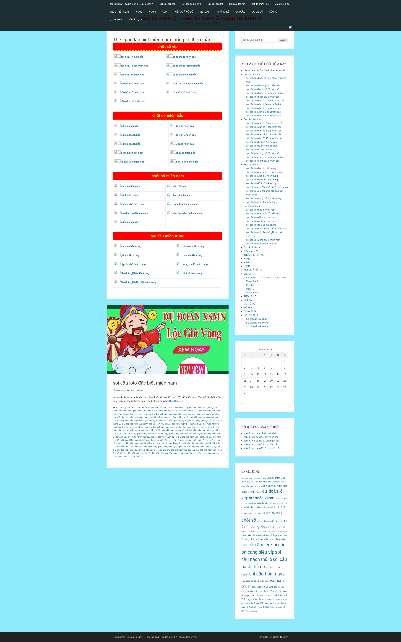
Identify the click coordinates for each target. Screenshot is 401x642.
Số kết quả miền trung (257, 322)
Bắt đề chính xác (260, 4)
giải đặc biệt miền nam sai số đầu (128, 420)
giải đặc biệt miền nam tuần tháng (152, 433)
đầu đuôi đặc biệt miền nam (188, 213)
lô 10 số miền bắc (185, 152)
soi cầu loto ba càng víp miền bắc (263, 85)
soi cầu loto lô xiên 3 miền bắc (261, 145)
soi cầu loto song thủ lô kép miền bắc (265, 157)
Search (283, 40)
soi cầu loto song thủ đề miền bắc (263, 153)
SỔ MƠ (273, 11)
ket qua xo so (254, 531)
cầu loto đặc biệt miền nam (146, 407)
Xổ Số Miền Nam (254, 607)
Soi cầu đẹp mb (167, 4)
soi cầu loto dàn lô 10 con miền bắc (264, 104)
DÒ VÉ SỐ (257, 11)
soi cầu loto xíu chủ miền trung (261, 202)
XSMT (165, 11)
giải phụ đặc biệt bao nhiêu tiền (127, 450)
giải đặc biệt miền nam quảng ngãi (165, 417)
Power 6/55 (252, 292)
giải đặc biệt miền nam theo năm (179, 424)
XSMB (139, 11)
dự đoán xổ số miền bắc (260, 503)
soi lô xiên (256, 599)
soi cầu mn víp (135, 456)
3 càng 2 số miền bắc (132, 152)
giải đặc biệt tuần (212, 443)
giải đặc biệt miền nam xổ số (164, 437)
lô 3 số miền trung (193, 273)
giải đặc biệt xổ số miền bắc (143, 446)
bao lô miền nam (182, 195)
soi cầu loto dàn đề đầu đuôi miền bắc (265, 100)
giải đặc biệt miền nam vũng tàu (134, 437)
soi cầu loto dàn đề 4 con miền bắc (263, 127)
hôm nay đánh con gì (265, 521)
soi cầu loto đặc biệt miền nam (145, 382)
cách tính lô (255, 486)
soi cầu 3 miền (256, 544)
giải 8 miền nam (129, 195)
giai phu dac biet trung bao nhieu (190, 446)
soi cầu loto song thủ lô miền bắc (262, 160)
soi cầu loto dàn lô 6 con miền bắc (263, 111)
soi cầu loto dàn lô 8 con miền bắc (263, 115)
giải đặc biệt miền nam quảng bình (167, 414)
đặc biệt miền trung (193, 246)
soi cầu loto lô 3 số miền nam (261, 224)
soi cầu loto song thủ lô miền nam (263, 239)
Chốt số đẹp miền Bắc (261, 482)
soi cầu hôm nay (265, 573)
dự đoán (258, 492)
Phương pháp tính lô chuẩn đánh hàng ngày (263, 539)
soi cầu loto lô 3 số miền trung (261, 183)
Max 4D (250, 288)
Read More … (176, 401)
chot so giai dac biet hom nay (192, 407)
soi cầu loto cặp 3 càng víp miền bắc (264, 123)
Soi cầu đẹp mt (215, 4)
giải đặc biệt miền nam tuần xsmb (184, 433)
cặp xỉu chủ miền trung (133, 264)
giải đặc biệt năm (213, 437)
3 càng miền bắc (185, 143)
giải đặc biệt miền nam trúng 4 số (169, 430)
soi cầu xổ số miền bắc (271, 595)
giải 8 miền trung (130, 255)
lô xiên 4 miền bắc (130, 143)
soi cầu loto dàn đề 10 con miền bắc (264, 138)
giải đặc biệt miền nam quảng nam (132, 417)
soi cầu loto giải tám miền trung (262, 179)
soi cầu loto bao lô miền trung (261, 168)
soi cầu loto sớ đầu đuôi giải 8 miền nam (266, 228)
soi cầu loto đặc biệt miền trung (262, 175)
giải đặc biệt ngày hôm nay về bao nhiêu (178, 440)
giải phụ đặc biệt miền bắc (175, 450)
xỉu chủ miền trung (131, 246)
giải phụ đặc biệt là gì (152, 450)
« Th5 (244, 403)
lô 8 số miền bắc (185, 126)
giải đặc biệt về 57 (121, 446)
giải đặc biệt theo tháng (171, 443)
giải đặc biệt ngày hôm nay (147, 440)
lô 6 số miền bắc (129, 126)
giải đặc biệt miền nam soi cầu (158, 420)
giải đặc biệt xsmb (166, 446)
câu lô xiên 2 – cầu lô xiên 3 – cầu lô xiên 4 (131, 4)
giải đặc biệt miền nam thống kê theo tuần (168, 427)
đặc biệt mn (179, 186)
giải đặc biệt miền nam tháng (187, 420)
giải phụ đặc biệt (213, 446)
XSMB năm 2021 (256, 603)
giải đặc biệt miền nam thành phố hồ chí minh (142, 424)
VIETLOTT (205, 11)
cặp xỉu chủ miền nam (132, 204)
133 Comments (136, 390)
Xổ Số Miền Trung (271, 607)
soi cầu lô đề (258, 587)
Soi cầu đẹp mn (237, 4)
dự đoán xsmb (261, 498)
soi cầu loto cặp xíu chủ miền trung (264, 172)
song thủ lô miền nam (185, 204)
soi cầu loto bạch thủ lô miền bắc (262, 96)
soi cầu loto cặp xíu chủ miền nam (263, 213)
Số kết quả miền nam (257, 326)
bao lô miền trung (192, 255)
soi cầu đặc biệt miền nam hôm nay (160, 453)
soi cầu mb (270, 586)
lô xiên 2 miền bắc (130, 135)
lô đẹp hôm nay (278, 535)
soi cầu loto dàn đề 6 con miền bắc (263, 130)
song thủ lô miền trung (195, 264)
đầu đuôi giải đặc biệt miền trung (138, 282)
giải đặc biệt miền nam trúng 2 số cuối (135, 430)
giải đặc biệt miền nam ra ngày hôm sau (200, 417)
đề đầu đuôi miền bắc (132, 161)
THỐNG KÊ (223, 11)
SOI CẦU (240, 11)
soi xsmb (279, 599)
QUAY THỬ (116, 19)
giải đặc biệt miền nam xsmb (191, 437)
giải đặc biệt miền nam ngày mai (179, 410)
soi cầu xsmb (258, 591)
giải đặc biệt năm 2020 (123, 440)
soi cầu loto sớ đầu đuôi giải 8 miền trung (267, 187)
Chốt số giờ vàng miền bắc (253, 478)
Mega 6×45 (252, 281)
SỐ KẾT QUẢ (135, 19)
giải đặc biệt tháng (130, 443)
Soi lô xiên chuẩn (268, 599)
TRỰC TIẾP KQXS (120, 11)
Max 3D (250, 285)
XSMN (152, 11)
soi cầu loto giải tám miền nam (261, 221)
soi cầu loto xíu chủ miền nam (261, 243)
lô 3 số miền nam (130, 222)
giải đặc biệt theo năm (150, 443)
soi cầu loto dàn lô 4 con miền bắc (263, 108)
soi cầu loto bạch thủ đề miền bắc (263, 89)
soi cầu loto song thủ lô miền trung (263, 198)
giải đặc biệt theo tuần (193, 443)
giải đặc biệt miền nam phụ (138, 414)
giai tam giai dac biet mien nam (202, 450)
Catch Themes (280, 637)
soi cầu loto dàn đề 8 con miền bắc (263, 134)
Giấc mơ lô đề (282, 4)
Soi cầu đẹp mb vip (191, 4)
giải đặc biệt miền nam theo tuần (133, 427)
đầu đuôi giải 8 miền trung (135, 273)
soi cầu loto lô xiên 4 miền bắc (261, 149)
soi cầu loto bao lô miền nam (260, 209)
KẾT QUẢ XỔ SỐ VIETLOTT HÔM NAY (267, 277)
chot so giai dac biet (169, 407)
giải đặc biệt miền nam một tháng (148, 410)
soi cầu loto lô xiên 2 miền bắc (261, 142)
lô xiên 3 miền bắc (186, 135)
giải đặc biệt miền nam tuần (198, 430)
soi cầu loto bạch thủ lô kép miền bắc (265, 93)
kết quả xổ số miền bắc (270, 531)
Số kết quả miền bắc (256, 319)
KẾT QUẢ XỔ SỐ (184, 11)
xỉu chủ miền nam (130, 186)
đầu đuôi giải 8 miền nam (134, 213)
